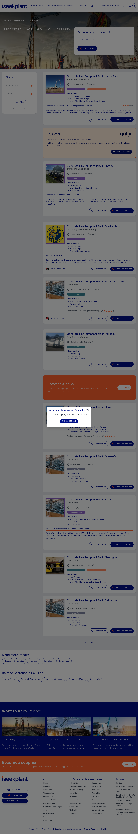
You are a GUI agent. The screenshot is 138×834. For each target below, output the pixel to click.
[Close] (88, 410)
